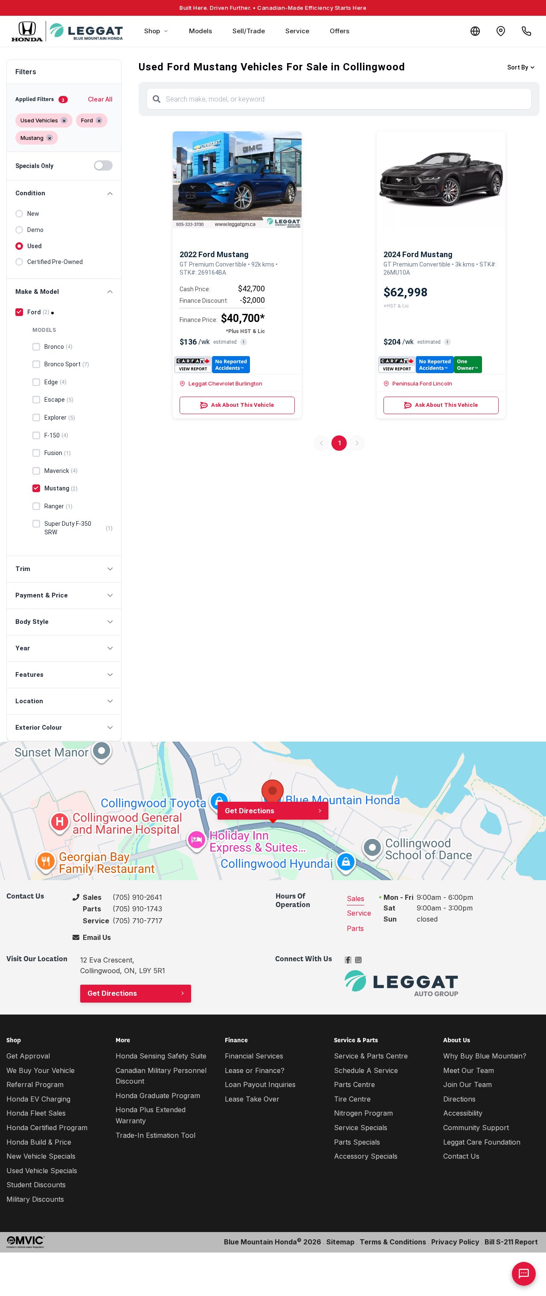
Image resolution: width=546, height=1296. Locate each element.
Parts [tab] (355, 928)
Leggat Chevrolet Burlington (225, 383)
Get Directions (249, 810)
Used (34, 246)
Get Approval (28, 1056)
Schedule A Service (366, 1070)
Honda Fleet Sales (36, 1113)
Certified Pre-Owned (55, 261)
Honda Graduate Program (158, 1095)
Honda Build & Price (38, 1142)
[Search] (156, 99)
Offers (339, 31)
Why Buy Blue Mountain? (484, 1056)
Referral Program (35, 1084)
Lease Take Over (252, 1099)
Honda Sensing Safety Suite (161, 1056)
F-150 (56, 435)
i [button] (243, 342)
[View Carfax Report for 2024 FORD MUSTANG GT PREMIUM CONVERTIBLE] (430, 364)
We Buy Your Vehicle (40, 1070)
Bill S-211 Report (511, 1242)
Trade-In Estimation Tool (155, 1135)
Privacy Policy (455, 1242)
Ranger (58, 506)
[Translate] (475, 31)
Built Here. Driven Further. (273, 7)
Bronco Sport (66, 364)
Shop (152, 31)
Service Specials (360, 1127)
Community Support (476, 1127)
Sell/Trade (248, 31)
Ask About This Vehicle (242, 405)
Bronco (58, 346)
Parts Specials (357, 1142)
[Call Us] (526, 31)
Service (297, 31)
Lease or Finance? (255, 1070)
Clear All (100, 99)
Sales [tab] (355, 898)
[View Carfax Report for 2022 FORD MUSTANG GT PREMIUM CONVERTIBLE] (212, 364)
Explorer (59, 417)
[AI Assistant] (524, 1274)
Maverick (61, 470)
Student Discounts (36, 1184)
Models (200, 31)
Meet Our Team (468, 1070)
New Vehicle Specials (41, 1156)
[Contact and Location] (500, 31)
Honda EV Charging (38, 1099)
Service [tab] (359, 913)
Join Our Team (467, 1084)
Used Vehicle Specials (41, 1170)
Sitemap (340, 1242)
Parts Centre (354, 1084)
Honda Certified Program (46, 1127)
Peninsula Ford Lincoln (422, 383)
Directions (459, 1099)
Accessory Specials (366, 1156)
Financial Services (254, 1056)
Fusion (57, 452)
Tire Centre (352, 1099)
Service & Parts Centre (371, 1056)
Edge (55, 382)
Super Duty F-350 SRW (78, 528)
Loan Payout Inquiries (260, 1084)
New (33, 213)
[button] (64, 193)
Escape (58, 399)
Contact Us (461, 1156)
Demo (35, 229)
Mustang (61, 488)
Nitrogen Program (363, 1113)
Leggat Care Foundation (481, 1142)
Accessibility (462, 1113)
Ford (38, 312)
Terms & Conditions (393, 1242)
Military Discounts (35, 1199)
